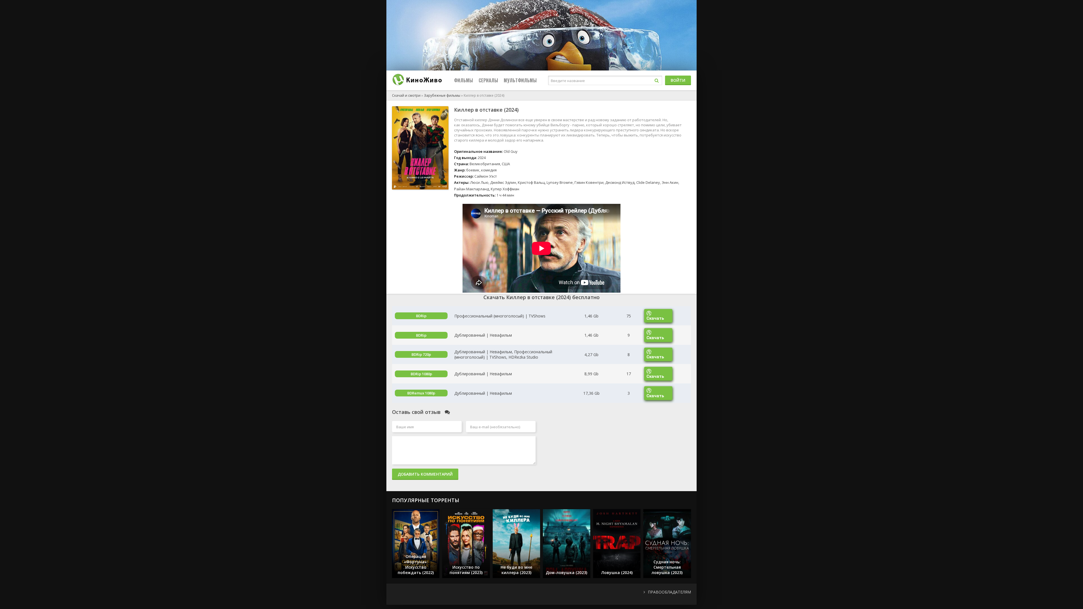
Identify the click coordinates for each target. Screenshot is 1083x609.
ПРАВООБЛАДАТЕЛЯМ (669, 592)
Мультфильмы (520, 80)
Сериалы (488, 80)
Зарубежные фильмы (442, 95)
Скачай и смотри (406, 95)
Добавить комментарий (425, 474)
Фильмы (463, 80)
